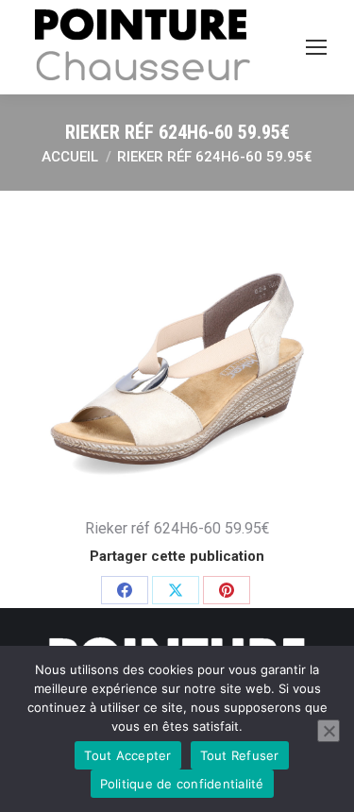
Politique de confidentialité (182, 783)
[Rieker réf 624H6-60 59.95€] (177, 349)
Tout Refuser (239, 755)
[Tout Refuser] (328, 730)
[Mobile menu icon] (316, 47)
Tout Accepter (127, 755)
